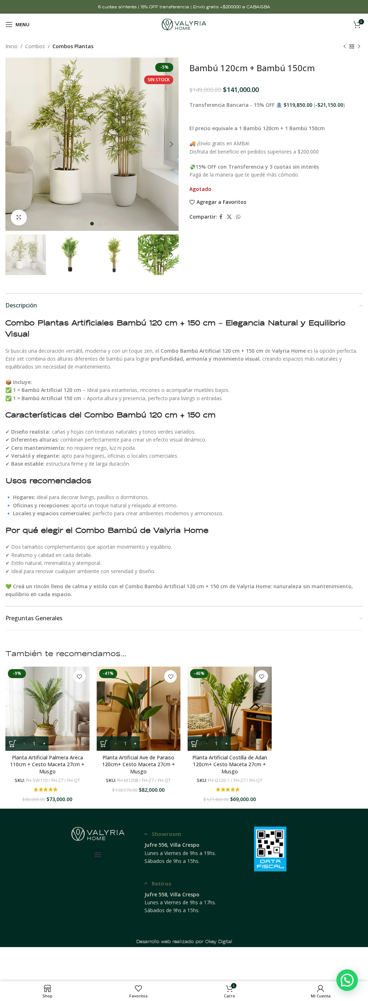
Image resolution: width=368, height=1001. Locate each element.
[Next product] (359, 46)
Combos (35, 46)
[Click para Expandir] (19, 218)
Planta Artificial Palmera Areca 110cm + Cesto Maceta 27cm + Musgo (47, 764)
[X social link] (229, 217)
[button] (98, 854)
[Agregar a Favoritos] (79, 676)
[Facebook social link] (221, 217)
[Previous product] (344, 46)
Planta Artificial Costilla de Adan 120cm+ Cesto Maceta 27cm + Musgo (229, 764)
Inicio (11, 46)
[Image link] (98, 833)
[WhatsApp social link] (238, 217)
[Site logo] (184, 23)
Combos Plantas (72, 46)
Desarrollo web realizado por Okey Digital (184, 941)
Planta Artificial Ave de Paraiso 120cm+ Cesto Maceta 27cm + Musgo (138, 764)
